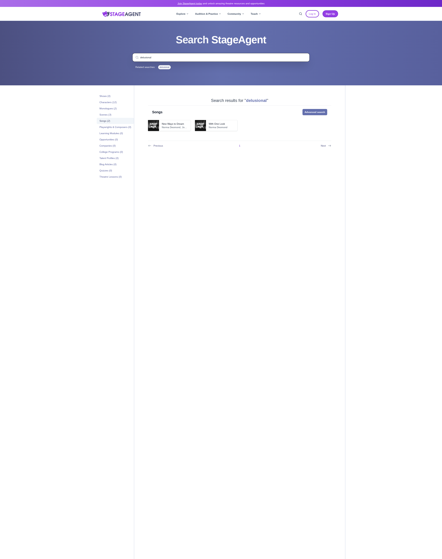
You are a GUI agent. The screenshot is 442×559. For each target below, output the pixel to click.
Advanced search (315, 112)
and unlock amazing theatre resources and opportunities (221, 3)
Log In (312, 13)
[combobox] (221, 57)
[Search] (300, 13)
